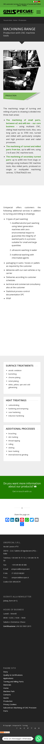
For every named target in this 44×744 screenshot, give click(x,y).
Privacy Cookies (9, 704)
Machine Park (8, 691)
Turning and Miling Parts (13, 681)
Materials (7, 685)
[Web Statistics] (5, 732)
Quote (6, 698)
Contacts (7, 694)
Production (7, 701)
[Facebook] (17, 728)
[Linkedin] (20, 728)
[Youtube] (35, 728)
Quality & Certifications (13, 675)
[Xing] (24, 728)
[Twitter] (28, 728)
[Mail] (39, 728)
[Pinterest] (31, 728)
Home (15, 20)
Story (5, 672)
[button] (38, 738)
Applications (8, 678)
